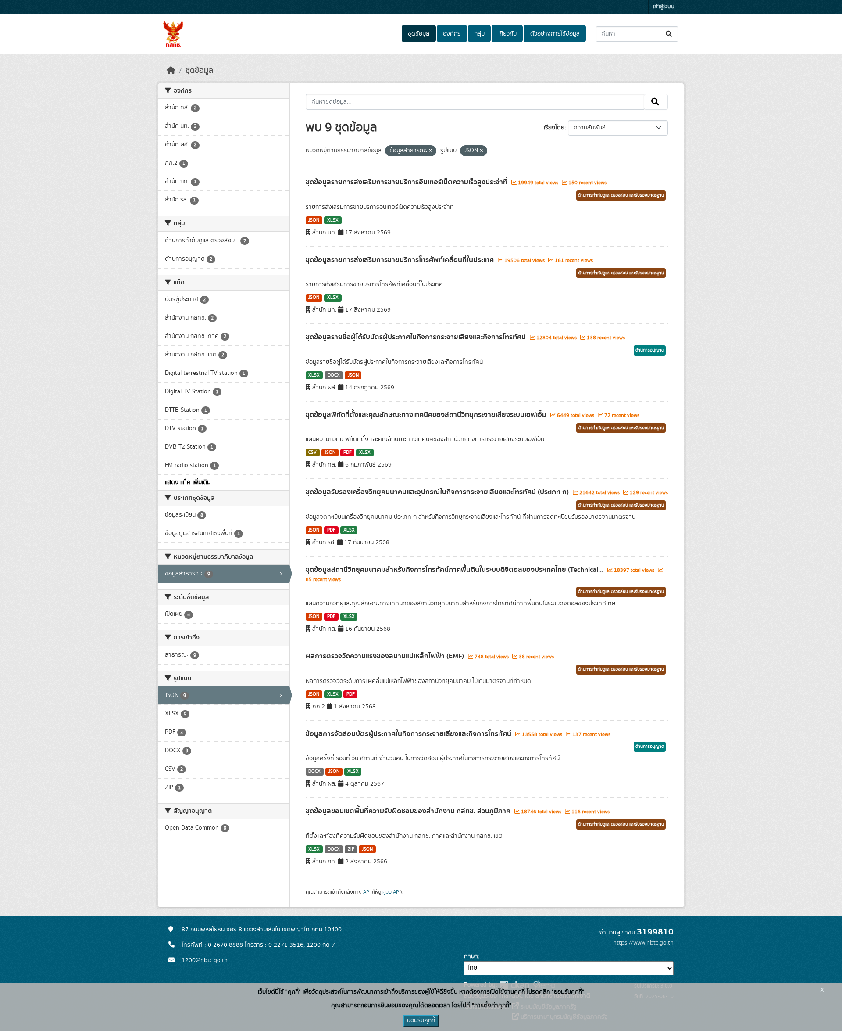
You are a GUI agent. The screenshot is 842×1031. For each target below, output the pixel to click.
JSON (313, 220)
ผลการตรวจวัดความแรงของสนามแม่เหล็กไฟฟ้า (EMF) (386, 656)
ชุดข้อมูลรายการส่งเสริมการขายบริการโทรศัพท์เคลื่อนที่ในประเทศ (401, 260)
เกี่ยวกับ (507, 33)
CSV (312, 452)
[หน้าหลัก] (171, 70)
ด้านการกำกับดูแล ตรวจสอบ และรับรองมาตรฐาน (621, 195)
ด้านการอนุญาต (649, 350)
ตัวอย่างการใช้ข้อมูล (555, 33)
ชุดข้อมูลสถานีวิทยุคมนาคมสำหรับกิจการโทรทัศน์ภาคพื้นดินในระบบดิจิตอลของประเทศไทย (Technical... (455, 569)
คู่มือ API (391, 892)
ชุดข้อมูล (418, 33)
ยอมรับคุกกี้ (421, 1020)
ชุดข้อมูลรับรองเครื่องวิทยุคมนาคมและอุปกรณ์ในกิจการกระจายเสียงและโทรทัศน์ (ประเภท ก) (438, 492)
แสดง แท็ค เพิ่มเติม (187, 482)
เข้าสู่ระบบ (663, 7)
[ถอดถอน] (430, 150)
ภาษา (471, 956)
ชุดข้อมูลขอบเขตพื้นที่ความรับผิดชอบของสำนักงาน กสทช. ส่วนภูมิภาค (409, 811)
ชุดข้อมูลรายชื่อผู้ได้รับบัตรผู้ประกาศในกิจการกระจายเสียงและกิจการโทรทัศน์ (417, 337)
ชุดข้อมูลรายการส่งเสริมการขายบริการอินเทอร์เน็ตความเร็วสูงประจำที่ (407, 182)
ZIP (351, 849)
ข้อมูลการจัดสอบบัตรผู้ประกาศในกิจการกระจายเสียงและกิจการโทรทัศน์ (409, 734)
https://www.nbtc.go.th (643, 942)
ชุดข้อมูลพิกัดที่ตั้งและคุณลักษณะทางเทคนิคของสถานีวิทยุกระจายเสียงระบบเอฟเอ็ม (427, 414)
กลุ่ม (479, 33)
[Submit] (669, 34)
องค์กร (451, 33)
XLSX (333, 220)
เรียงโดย (554, 127)
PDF (347, 452)
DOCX (334, 375)
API (367, 892)
